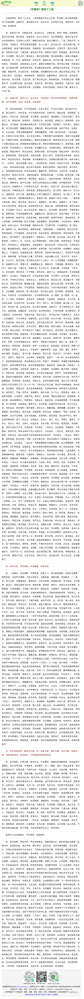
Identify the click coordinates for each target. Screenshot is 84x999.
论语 (35, 994)
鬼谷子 (49, 994)
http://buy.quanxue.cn (21, 986)
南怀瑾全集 (29, 994)
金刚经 (55, 994)
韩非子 (44, 994)
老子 (39, 994)
